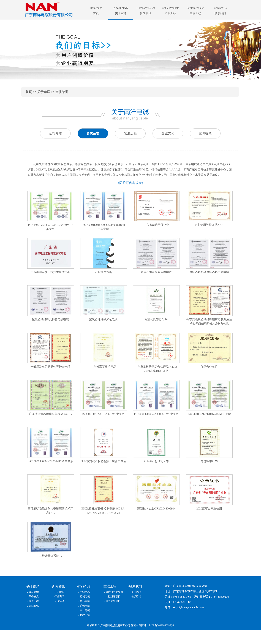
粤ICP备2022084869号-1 (161, 625)
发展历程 (34, 601)
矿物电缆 (85, 605)
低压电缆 (85, 601)
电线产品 (85, 592)
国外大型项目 (113, 601)
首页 (29, 92)
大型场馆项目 (113, 596)
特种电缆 (85, 615)
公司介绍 (34, 592)
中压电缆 (85, 610)
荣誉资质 (34, 596)
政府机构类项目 (114, 592)
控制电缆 (85, 596)
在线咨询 (136, 596)
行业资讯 (59, 596)
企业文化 (34, 605)
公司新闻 (59, 592)
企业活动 (59, 601)
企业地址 (136, 592)
